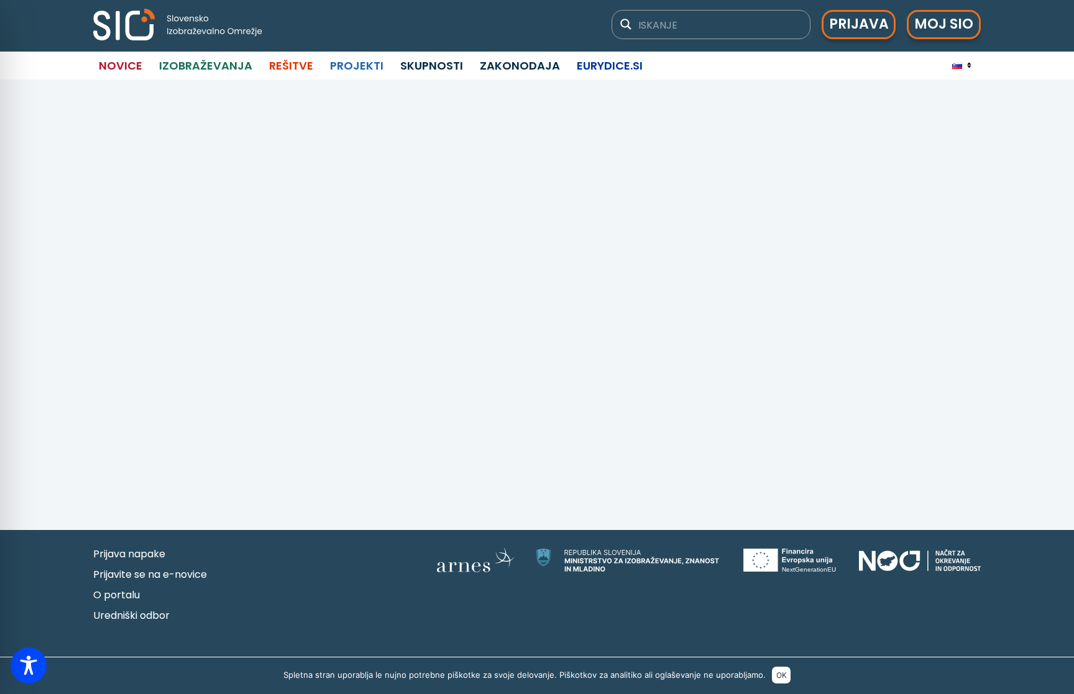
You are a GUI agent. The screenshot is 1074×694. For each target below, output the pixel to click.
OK (781, 675)
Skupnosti (431, 65)
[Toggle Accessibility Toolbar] (28, 665)
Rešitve (291, 65)
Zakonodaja (520, 65)
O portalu (116, 595)
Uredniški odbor (131, 615)
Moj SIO (943, 24)
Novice (120, 65)
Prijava (859, 24)
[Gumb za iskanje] (626, 24)
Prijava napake (129, 554)
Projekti (356, 65)
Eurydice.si (610, 65)
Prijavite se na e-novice (150, 574)
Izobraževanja (205, 65)
